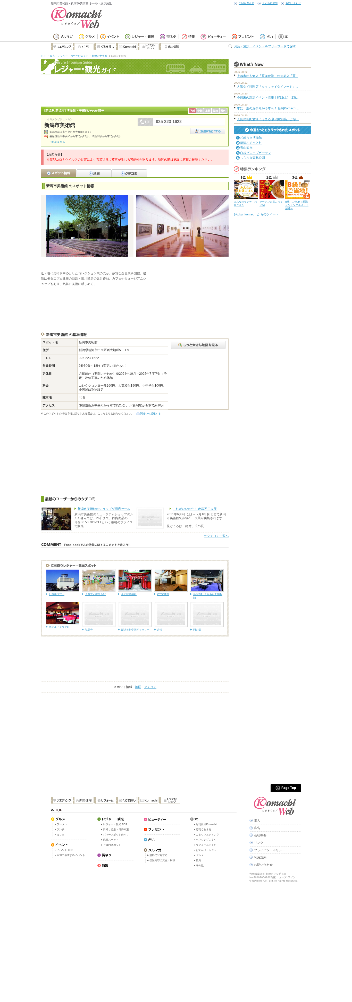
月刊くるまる (203, 829)
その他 (200, 865)
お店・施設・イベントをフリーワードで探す (265, 46)
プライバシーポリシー (269, 850)
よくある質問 (270, 3)
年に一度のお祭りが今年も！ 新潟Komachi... (268, 108)
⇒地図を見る (57, 142)
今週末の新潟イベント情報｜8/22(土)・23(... (267, 97)
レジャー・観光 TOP (115, 824)
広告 (257, 828)
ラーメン (62, 824)
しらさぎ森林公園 (252, 158)
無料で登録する (158, 855)
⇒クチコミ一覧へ (216, 536)
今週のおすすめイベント (71, 855)
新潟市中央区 (100, 56)
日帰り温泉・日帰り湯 (116, 829)
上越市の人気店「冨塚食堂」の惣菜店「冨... (267, 76)
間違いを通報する (150, 413)
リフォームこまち (206, 844)
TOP (43, 56)
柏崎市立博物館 (251, 138)
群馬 (198, 860)
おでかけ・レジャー (207, 850)
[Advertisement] (135, 89)
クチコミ (150, 687)
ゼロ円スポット (112, 844)
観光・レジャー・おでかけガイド (69, 56)
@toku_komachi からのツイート (256, 214)
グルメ (200, 855)
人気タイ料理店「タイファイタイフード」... (267, 87)
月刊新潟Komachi (206, 824)
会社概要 (260, 835)
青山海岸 (246, 148)
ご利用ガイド (246, 3)
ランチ (60, 829)
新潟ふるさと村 (251, 143)
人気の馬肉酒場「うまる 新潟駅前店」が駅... (268, 119)
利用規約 (260, 857)
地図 (138, 687)
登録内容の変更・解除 (162, 860)
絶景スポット (111, 839)
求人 (257, 820)
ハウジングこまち (206, 839)
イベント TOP (65, 850)
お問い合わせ (293, 3)
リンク (258, 842)
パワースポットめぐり (116, 834)
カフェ (60, 834)
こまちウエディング (207, 834)
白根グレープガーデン (255, 153)
